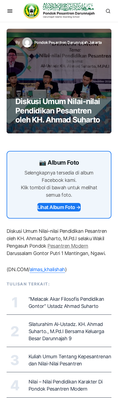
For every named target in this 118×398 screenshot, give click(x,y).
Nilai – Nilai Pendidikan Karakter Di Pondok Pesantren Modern (66, 385)
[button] (10, 11)
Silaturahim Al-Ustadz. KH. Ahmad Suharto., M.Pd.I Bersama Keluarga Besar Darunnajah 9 (66, 331)
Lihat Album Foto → (58, 207)
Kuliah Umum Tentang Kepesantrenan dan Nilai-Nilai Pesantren (70, 360)
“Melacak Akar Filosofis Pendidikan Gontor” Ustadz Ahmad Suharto (66, 302)
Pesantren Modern (67, 246)
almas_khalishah (47, 269)
